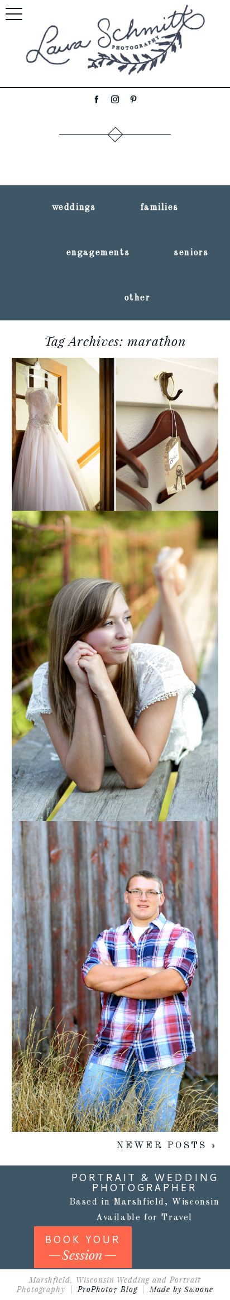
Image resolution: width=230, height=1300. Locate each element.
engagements (98, 252)
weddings (74, 207)
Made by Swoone (182, 1289)
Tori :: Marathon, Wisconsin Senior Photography (114, 619)
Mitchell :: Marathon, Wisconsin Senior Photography (114, 930)
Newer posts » (166, 1145)
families (160, 207)
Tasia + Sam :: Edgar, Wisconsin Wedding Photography (114, 388)
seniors (191, 252)
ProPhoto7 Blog (107, 1289)
